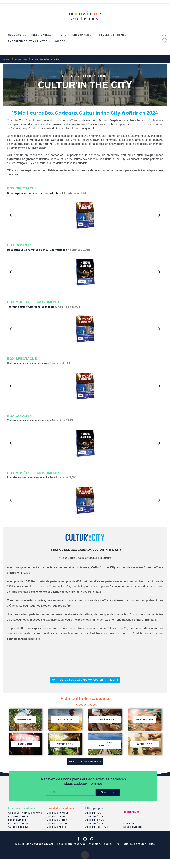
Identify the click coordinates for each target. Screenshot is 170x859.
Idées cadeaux (42, 35)
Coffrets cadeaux (19, 816)
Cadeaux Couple (57, 823)
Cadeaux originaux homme (25, 812)
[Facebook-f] (78, 839)
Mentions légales (101, 844)
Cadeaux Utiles (56, 816)
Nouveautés (17, 35)
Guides (60, 41)
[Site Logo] (85, 14)
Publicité (128, 823)
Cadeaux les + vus (96, 826)
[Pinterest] (91, 839)
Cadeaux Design (57, 819)
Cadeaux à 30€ (94, 819)
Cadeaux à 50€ (94, 823)
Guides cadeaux (18, 826)
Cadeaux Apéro (56, 826)
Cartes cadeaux (18, 823)
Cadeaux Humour (57, 812)
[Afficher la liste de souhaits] (164, 40)
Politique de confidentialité (136, 844)
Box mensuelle (17, 819)
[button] (164, 36)
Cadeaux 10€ (93, 812)
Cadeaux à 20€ (94, 816)
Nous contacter (132, 826)
